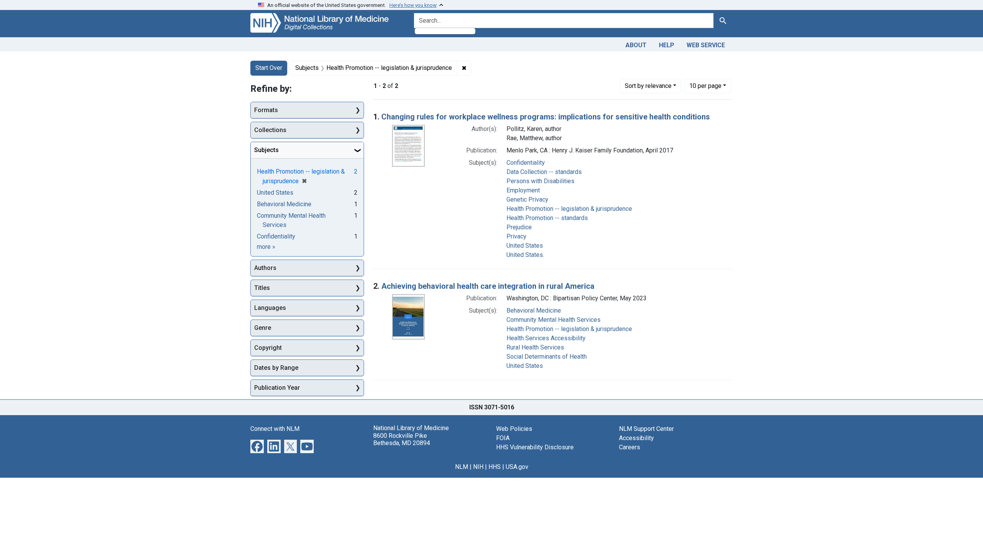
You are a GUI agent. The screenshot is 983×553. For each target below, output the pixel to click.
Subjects (266, 150)
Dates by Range (276, 367)
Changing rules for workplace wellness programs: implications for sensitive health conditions (545, 116)
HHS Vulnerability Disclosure (535, 447)
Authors (265, 268)
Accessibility (636, 438)
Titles (262, 287)
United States (524, 245)
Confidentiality (525, 162)
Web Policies (514, 428)
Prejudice (519, 227)
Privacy (516, 236)
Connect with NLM (275, 428)
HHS (494, 466)
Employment (523, 190)
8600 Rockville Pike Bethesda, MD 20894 (401, 439)
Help (666, 45)
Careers (629, 447)
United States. (525, 254)
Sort (648, 85)
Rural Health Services (535, 347)
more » (266, 246)
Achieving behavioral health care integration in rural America (487, 286)
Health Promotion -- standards (547, 218)
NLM (461, 466)
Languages (270, 307)
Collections (270, 130)
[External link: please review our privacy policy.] (257, 446)
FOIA (503, 438)
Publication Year (277, 387)
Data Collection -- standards (544, 172)
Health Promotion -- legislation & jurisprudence (569, 208)
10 (705, 85)
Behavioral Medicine (533, 310)
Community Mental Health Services (553, 319)
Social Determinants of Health (546, 356)
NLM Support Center (646, 428)
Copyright (268, 347)
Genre (262, 327)
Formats (266, 110)
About (636, 45)
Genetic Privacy (527, 199)
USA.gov (517, 466)
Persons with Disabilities (540, 181)
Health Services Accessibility (546, 338)
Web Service (706, 45)
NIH (478, 466)
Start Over (268, 67)
